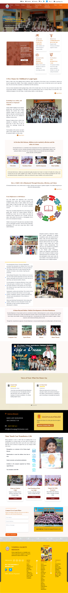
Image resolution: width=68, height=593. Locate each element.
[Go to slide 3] (33, 405)
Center (60, 5)
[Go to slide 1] (31, 405)
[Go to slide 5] (36, 405)
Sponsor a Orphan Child (44, 425)
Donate (60, 27)
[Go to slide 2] (32, 405)
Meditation (43, 589)
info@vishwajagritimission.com (48, 529)
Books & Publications (44, 585)
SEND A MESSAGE (11, 534)
